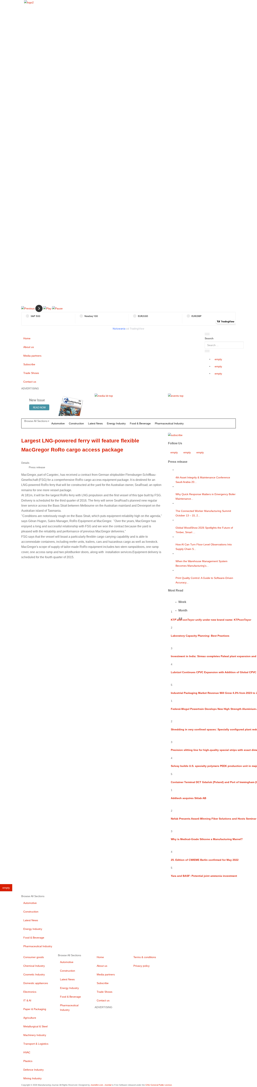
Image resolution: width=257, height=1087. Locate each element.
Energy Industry (116, 423)
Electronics (29, 991)
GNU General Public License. (158, 1085)
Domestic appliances (35, 983)
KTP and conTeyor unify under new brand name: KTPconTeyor (211, 619)
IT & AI (27, 1000)
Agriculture (29, 1017)
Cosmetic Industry (34, 974)
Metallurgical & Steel (35, 1026)
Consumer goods (33, 957)
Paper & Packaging (34, 1009)
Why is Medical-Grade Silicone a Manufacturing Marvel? (207, 839)
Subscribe (29, 364)
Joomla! (108, 1085)
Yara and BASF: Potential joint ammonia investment (204, 875)
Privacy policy (141, 965)
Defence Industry (33, 1069)
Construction (76, 423)
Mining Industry (32, 1078)
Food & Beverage (140, 423)
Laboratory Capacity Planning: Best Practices (200, 635)
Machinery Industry (34, 1035)
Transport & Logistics (35, 1043)
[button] (28, 308)
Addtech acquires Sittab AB (188, 798)
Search (209, 338)
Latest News (95, 423)
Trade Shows (31, 373)
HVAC (26, 1052)
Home (26, 338)
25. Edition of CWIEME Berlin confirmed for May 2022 (205, 859)
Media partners (32, 355)
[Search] (207, 334)
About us (28, 347)
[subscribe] (175, 434)
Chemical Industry (34, 965)
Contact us (29, 381)
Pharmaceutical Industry (169, 423)
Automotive (58, 423)
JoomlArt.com (96, 1085)
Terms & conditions (144, 957)
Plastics (27, 1061)
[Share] (207, 351)
